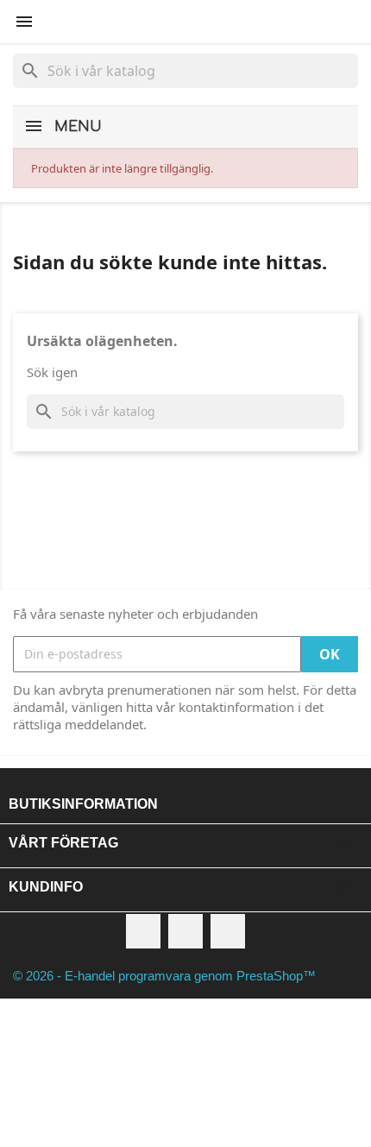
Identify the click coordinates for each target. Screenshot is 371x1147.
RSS (185, 931)
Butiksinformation (83, 804)
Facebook (143, 931)
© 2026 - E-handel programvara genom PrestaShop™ (164, 975)
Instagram (228, 931)
